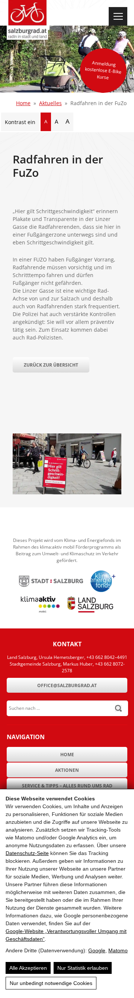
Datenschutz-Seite (27, 853)
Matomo (118, 950)
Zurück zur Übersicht (51, 365)
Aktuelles (50, 103)
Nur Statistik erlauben (82, 968)
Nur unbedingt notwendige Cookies (51, 983)
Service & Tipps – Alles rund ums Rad (67, 786)
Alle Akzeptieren (28, 968)
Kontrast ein (20, 122)
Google (96, 950)
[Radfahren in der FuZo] (67, 492)
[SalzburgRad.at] (27, 20)
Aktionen (67, 770)
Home (23, 103)
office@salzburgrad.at (67, 685)
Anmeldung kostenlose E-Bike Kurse (103, 70)
